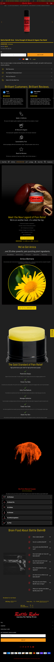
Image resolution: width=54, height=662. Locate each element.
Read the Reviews (21, 153)
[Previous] (2, 22)
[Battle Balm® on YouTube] (33, 647)
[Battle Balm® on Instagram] (26, 647)
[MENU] (0, 3)
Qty (1, 51)
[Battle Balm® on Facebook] (23, 647)
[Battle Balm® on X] (31, 647)
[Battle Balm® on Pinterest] (28, 647)
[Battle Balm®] (27, 3)
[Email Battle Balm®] (21, 647)
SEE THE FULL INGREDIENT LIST (27, 308)
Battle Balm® (20, 658)
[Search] (47, 3)
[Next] (52, 22)
